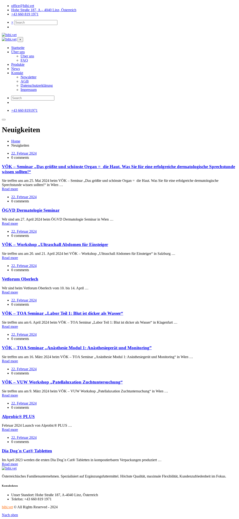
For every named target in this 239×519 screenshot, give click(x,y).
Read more (10, 189)
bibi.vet (7, 507)
